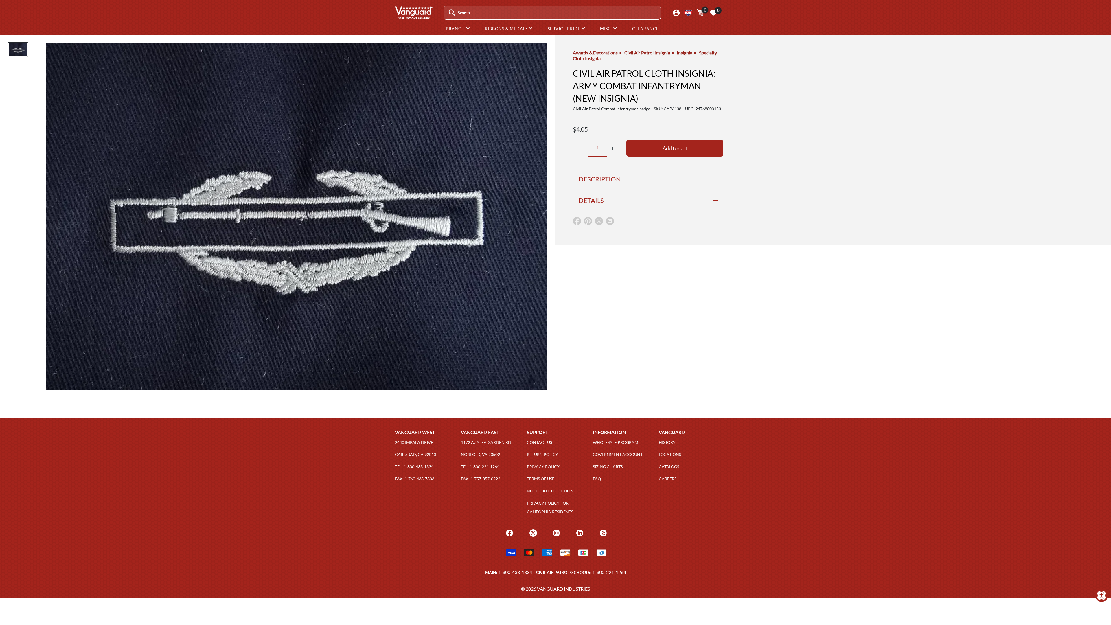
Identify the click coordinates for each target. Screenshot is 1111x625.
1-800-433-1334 (515, 572)
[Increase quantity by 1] (613, 148)
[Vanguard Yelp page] (602, 532)
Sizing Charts (608, 466)
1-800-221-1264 (609, 572)
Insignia (684, 52)
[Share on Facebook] (577, 222)
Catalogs (669, 466)
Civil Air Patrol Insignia (647, 52)
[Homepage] (413, 17)
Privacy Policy (543, 466)
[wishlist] (713, 13)
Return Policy (542, 454)
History (667, 442)
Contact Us (539, 442)
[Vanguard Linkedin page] (579, 532)
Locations (670, 454)
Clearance (645, 28)
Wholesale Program (615, 442)
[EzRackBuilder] (688, 13)
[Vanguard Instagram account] (555, 532)
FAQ (597, 478)
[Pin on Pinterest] (588, 222)
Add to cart (675, 148)
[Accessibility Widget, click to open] (1101, 595)
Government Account (618, 454)
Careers (667, 478)
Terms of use (540, 478)
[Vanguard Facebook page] (509, 532)
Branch (456, 28)
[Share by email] (610, 221)
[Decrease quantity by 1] (582, 148)
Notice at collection (550, 490)
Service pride (565, 28)
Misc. (606, 28)
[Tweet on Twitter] (599, 222)
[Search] (452, 12)
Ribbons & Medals (507, 28)
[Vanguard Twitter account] (532, 532)
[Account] (676, 12)
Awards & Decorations (595, 52)
